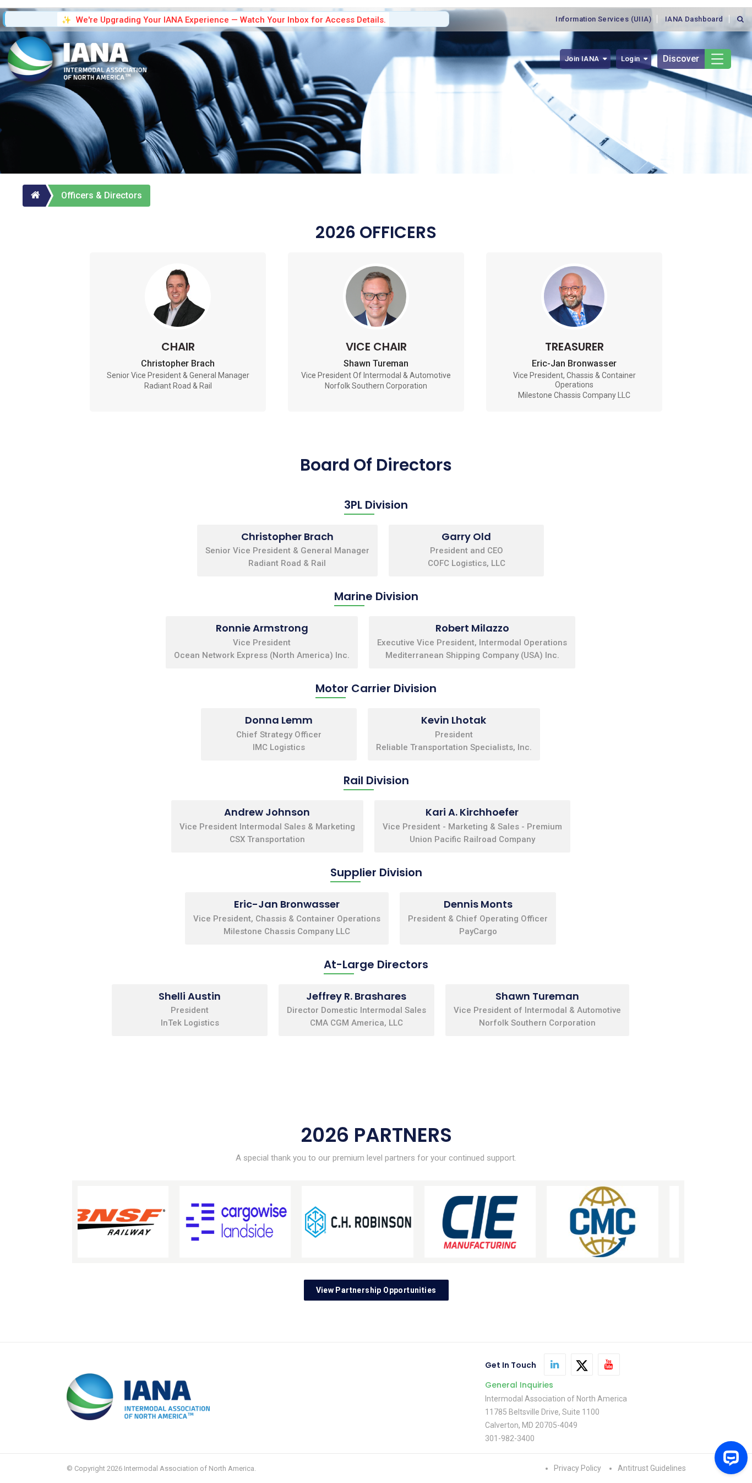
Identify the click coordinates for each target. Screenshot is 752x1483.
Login (630, 59)
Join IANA (582, 59)
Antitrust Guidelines (652, 1468)
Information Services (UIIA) (603, 19)
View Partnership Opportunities (376, 1290)
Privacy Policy (577, 1468)
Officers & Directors (101, 195)
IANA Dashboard (694, 19)
